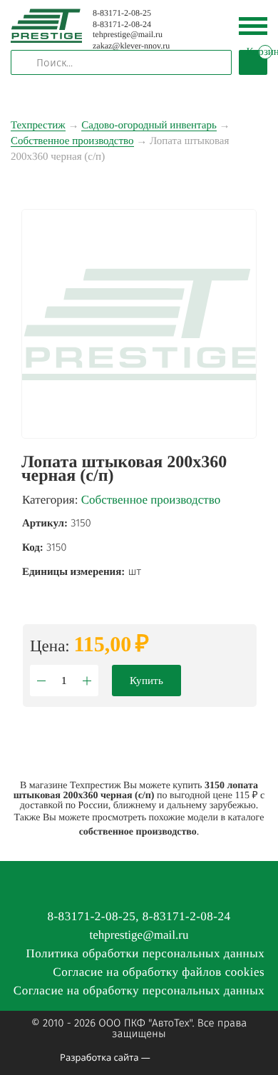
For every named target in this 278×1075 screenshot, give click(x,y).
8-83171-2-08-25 (122, 13)
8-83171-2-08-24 (122, 24)
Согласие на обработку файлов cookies (158, 972)
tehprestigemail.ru (128, 34)
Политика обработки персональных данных (145, 953)
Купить (146, 680)
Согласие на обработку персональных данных (139, 990)
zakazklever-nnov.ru (131, 46)
